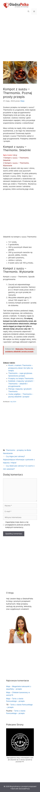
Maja (8, 686)
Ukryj (15, 155)
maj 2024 (13, 401)
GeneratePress (24, 789)
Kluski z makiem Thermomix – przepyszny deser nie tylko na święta (20, 368)
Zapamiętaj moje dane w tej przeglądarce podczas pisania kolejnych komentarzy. (17, 524)
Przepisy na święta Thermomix (21, 378)
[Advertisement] (20, 40)
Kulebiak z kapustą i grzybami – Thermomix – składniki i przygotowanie (21, 383)
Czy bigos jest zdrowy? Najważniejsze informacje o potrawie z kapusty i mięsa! (19, 459)
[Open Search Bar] (28, 11)
